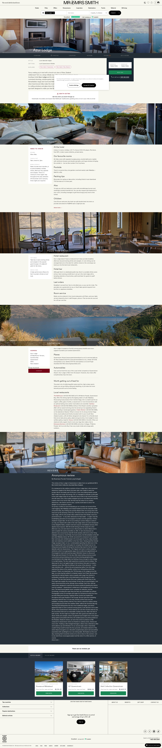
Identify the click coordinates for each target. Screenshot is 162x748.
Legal (37, 745)
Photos (56, 55)
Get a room (125, 55)
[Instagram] (145, 731)
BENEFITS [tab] (127, 702)
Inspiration (79, 8)
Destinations (92, 8)
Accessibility (70, 745)
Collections (5, 706)
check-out (124, 64)
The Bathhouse (58, 396)
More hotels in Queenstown (46, 67)
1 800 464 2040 (124, 77)
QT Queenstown (74, 686)
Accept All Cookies (89, 85)
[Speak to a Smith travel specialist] (145, 3)
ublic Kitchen (81, 410)
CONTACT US (154, 702)
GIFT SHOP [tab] (140, 702)
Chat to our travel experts (154, 745)
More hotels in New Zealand (63, 67)
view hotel (49, 693)
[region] (81, 82)
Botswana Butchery (59, 424)
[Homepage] (81, 3)
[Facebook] (149, 731)
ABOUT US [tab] (115, 702)
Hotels (37, 8)
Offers (55, 8)
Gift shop (124, 8)
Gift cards (62, 745)
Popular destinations (8, 711)
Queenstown (38, 47)
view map (39, 370)
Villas (46, 8)
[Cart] (151, 2)
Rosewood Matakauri (44, 686)
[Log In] (157, 2)
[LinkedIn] (154, 731)
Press (45, 745)
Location (72, 55)
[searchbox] (61, 13)
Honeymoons (67, 8)
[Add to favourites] (30, 50)
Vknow (71, 420)
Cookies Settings (73, 85)
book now (120, 72)
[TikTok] (158, 731)
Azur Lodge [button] (49, 13)
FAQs (41, 745)
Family (103, 8)
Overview (37, 55)
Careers (56, 745)
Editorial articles (7, 715)
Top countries (6, 702)
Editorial (113, 8)
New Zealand (48, 47)
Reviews (89, 55)
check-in (113, 64)
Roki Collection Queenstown (112, 686)
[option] (49, 679)
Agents (50, 745)
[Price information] (131, 50)
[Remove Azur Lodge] (53, 13)
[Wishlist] (148, 2)
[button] (145, 3)
